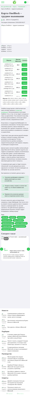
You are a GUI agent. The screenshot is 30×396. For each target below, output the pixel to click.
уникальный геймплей (8, 229)
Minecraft (4, 217)
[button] (4, 34)
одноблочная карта (7, 223)
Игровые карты (6, 220)
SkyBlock (12, 217)
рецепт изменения (21, 223)
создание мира (6, 226)
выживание (21, 217)
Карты (6, 238)
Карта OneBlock (18, 220)
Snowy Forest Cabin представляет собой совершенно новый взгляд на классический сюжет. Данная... (14, 256)
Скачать (25, 65)
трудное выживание (19, 226)
